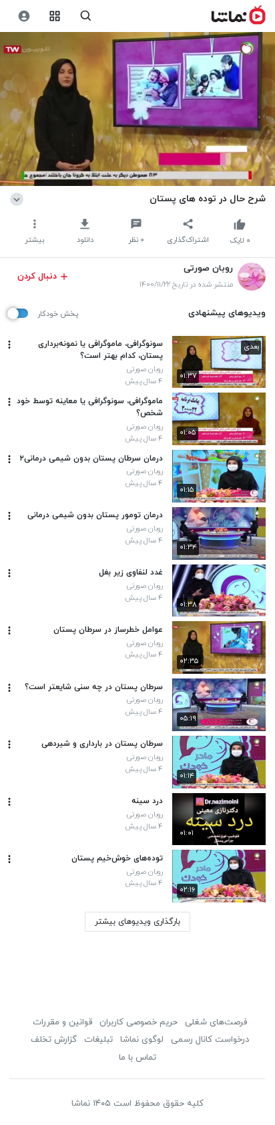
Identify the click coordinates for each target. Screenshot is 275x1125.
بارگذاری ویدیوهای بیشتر (137, 922)
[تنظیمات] (23, 16)
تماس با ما (137, 1058)
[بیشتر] (9, 344)
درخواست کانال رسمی (210, 1040)
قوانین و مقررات (62, 1022)
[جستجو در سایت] (85, 16)
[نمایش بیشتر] (19, 198)
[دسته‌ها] (55, 16)
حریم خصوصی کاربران (138, 1022)
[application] (137, 109)
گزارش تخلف (54, 1040)
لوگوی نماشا (142, 1040)
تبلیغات (98, 1040)
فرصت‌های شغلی (216, 1022)
